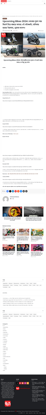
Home (4, 16)
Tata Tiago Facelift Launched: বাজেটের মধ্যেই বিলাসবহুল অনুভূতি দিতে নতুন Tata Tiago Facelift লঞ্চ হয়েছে (9, 253)
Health (31, 283)
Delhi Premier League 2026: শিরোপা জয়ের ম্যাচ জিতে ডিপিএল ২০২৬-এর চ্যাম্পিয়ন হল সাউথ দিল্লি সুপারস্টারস (38, 387)
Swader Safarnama (6, 356)
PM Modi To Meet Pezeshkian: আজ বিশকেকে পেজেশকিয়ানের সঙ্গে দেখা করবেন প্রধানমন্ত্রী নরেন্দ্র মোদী (21, 1)
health (4, 337)
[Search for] (44, 4)
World (4, 365)
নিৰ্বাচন (4, 370)
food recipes (5, 335)
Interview (5, 339)
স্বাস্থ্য (9, 287)
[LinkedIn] (13, 191)
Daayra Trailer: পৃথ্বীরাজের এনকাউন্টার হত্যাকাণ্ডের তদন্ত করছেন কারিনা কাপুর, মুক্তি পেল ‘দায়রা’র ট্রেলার (17, 305)
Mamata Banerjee (6, 285)
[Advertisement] (21, 8)
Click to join (15, 133)
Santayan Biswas (7, 30)
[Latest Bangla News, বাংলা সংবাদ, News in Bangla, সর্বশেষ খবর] (5, 3)
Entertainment (23, 283)
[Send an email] (11, 30)
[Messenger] (21, 191)
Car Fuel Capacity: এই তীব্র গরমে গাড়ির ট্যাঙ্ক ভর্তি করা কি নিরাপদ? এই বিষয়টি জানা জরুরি (8, 237)
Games (5, 368)
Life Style (5, 342)
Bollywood (10, 283)
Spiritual (4, 353)
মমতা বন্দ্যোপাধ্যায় (5, 287)
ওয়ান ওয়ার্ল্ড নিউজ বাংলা (25, 285)
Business (7, 16)
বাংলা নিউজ (34, 285)
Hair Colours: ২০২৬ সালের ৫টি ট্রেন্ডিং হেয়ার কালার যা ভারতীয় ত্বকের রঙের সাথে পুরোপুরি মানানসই (16, 298)
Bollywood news (16, 283)
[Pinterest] (15, 191)
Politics (11, 285)
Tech (4, 358)
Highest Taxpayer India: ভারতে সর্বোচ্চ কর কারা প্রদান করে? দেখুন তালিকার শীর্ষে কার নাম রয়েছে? (23, 253)
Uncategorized (6, 363)
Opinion (4, 346)
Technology (16, 285)
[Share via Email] (24, 191)
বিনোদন (37, 285)
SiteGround (37, 411)
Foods (27, 283)
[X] (10, 191)
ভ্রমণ (40, 285)
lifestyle (35, 283)
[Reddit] (18, 191)
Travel (20, 285)
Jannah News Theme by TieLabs (22, 411)
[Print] (26, 191)
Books (4, 328)
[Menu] (1, 4)
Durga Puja (5, 332)
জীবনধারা (30, 285)
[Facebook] (7, 191)
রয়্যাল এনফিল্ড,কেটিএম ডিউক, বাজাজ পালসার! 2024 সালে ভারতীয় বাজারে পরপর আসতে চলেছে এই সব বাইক (23, 173)
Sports (4, 354)
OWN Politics (5, 349)
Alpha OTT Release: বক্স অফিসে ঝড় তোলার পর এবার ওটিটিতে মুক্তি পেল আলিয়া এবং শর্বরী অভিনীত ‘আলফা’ (18, 303)
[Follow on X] (10, 30)
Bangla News (5, 283)
